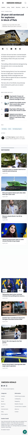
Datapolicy (17, 401)
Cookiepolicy (18, 398)
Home (2, 11)
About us (17, 409)
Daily (2, 411)
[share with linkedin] (11, 48)
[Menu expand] (3, 3)
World (12, 7)
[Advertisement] (14, 263)
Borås (9, 129)
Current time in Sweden (20, 406)
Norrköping (4, 129)
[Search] (25, 2)
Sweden (3, 7)
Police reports (4, 414)
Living (8, 7)
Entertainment (4, 409)
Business (18, 7)
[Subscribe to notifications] (25, 432)
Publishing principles (20, 396)
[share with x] (7, 48)
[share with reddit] (2, 48)
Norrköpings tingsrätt (17, 129)
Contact (16, 411)
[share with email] (20, 48)
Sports (23, 7)
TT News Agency (11, 137)
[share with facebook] (15, 48)
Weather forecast (19, 404)
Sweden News (8, 11)
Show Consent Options (8, 389)
